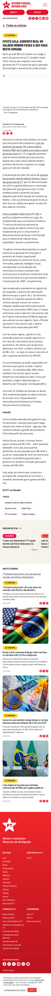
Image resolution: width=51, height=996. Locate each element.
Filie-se (37, 12)
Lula (4, 858)
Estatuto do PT (9, 918)
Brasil (5, 865)
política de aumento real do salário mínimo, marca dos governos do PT (25, 178)
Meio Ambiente (9, 900)
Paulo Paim (26, 508)
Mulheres (6, 875)
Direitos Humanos (10, 886)
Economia (10, 583)
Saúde (5, 872)
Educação (7, 882)
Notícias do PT (9, 903)
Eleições (9, 536)
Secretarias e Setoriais (12, 945)
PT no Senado (11, 514)
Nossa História (8, 914)
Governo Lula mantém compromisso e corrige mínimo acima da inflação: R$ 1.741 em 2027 (25, 721)
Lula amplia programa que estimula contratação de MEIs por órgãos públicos (23, 786)
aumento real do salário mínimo (18, 503)
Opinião (6, 893)
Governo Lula (10, 508)
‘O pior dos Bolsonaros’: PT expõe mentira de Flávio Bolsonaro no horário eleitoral (19, 543)
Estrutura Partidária (11, 931)
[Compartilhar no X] (44, 603)
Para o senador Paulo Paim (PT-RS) (21, 214)
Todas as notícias (15, 25)
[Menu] (45, 4)
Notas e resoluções (14, 838)
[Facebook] (30, 18)
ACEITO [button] (32, 990)
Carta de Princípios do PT (13, 921)
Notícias (7, 853)
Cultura (6, 889)
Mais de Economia (10, 568)
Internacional (8, 868)
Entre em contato (34, 921)
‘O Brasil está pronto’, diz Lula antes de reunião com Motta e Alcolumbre (22, 588)
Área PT (13, 12)
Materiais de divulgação (17, 841)
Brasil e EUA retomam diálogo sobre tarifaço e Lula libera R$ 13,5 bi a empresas (25, 653)
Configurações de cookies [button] (15, 990)
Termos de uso (8, 970)
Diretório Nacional (10, 941)
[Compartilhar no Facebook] (4, 133)
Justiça (5, 897)
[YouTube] (40, 18)
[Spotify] (47, 18)
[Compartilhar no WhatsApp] (11, 133)
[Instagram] (33, 18)
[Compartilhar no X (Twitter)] (7, 133)
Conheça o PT (9, 909)
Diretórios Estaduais (11, 948)
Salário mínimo (28, 514)
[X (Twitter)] (36, 18)
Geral (29, 858)
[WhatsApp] (43, 18)
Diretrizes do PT (35, 853)
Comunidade (33, 909)
